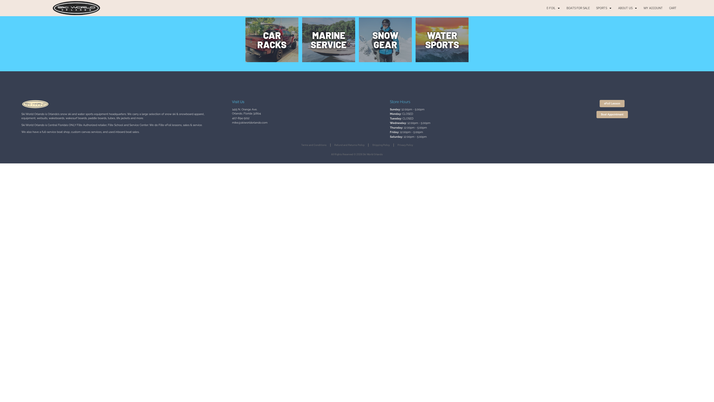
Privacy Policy (405, 144)
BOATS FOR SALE (578, 8)
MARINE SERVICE (329, 40)
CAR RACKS (272, 40)
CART (672, 8)
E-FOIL (551, 8)
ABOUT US (625, 8)
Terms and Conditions (314, 144)
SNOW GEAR (385, 40)
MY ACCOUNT (653, 8)
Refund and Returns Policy (349, 144)
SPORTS (601, 8)
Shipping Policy (381, 144)
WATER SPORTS (442, 40)
